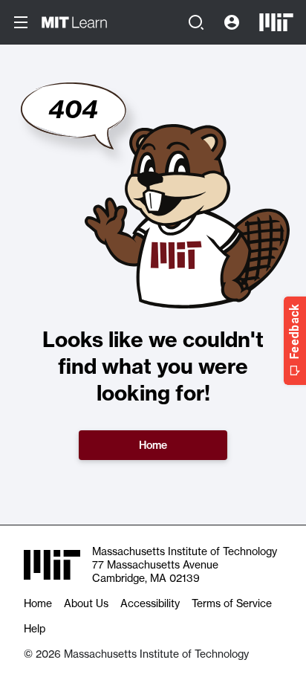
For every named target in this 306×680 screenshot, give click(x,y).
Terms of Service (232, 603)
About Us (86, 603)
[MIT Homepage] (276, 22)
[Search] (196, 22)
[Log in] (232, 22)
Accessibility (150, 603)
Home (153, 445)
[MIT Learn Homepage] (74, 22)
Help (34, 628)
